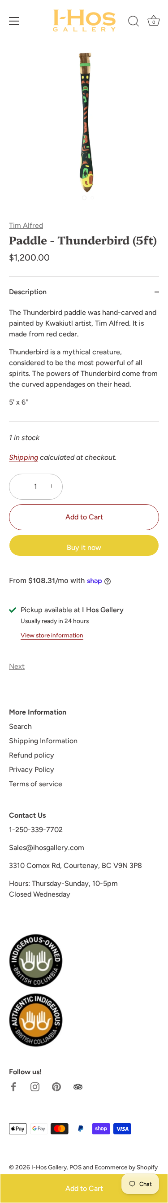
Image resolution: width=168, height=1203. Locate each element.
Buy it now (84, 547)
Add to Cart (84, 1188)
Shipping (23, 457)
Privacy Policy (31, 769)
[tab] (84, 364)
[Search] (133, 22)
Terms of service (35, 784)
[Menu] (14, 21)
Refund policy (31, 755)
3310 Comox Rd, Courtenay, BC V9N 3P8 (75, 865)
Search (20, 726)
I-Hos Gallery (49, 1167)
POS (75, 1167)
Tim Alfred (26, 225)
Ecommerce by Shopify (126, 1167)
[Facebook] (13, 1086)
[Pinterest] (56, 1086)
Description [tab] (28, 292)
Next (17, 666)
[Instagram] (34, 1086)
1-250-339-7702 (36, 829)
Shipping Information (43, 741)
